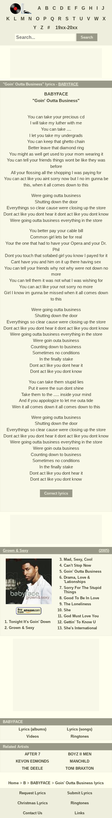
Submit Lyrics (79, 793)
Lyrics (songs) (79, 729)
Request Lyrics (32, 793)
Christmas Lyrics (33, 803)
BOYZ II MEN (79, 754)
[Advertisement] (56, 62)
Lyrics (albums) (32, 729)
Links (79, 813)
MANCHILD (79, 761)
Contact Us (32, 813)
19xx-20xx (66, 27)
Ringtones (80, 736)
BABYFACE (68, 84)
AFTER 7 (32, 754)
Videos (32, 736)
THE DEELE (32, 768)
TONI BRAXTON (79, 768)
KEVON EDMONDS (32, 761)
